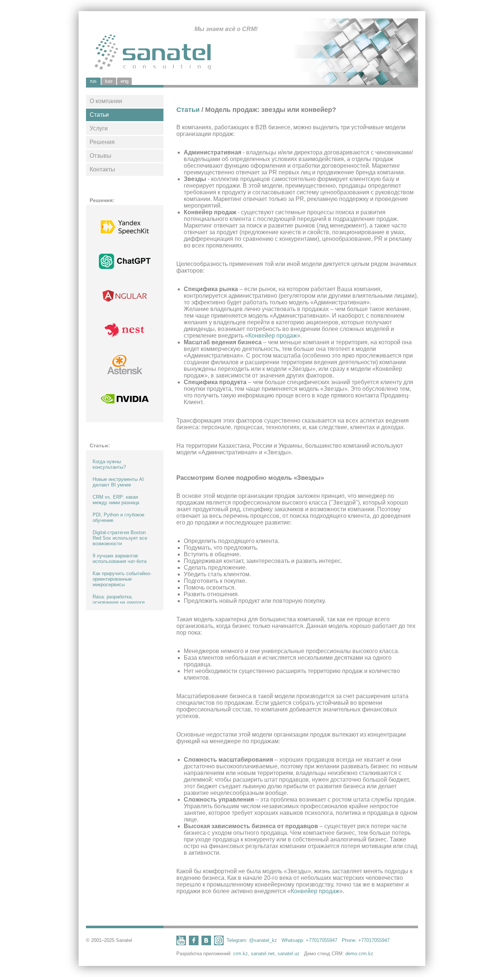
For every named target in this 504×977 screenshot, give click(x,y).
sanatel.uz (288, 953)
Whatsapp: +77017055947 (309, 940)
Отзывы (100, 156)
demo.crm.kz (359, 953)
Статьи (99, 115)
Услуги (99, 128)
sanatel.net (263, 953)
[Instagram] (219, 943)
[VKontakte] (206, 943)
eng (124, 81)
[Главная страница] (172, 53)
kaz (109, 81)
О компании (106, 101)
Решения (102, 142)
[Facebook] (194, 943)
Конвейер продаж (272, 335)
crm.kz (240, 953)
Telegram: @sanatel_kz (252, 940)
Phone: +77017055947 (366, 940)
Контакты (102, 169)
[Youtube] (181, 943)
